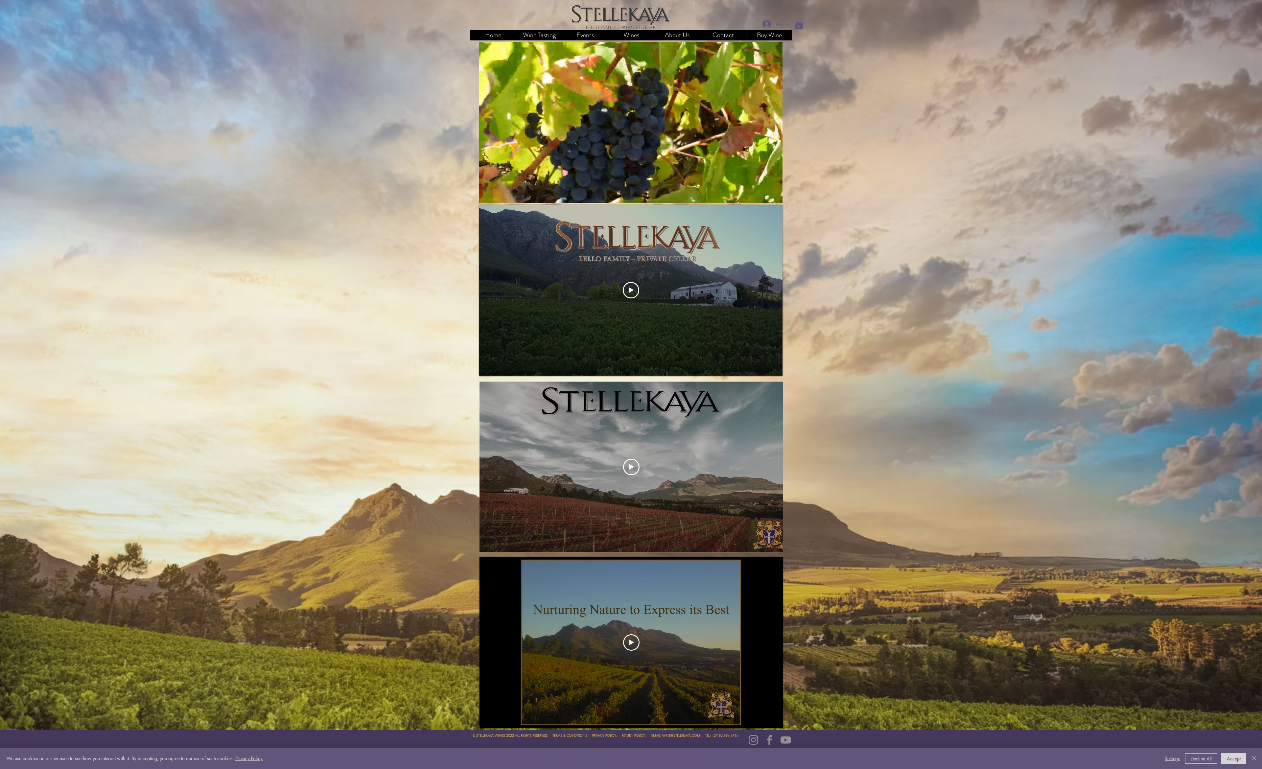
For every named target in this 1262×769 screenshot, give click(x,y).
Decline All (1201, 759)
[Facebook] (769, 740)
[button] (631, 35)
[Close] (1254, 758)
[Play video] (631, 290)
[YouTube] (785, 740)
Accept (1234, 759)
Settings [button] (1172, 758)
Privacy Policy (249, 758)
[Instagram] (753, 740)
